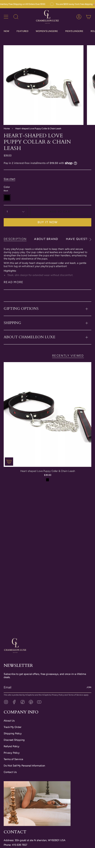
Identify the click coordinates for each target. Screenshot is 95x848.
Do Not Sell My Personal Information (24, 765)
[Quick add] (9, 461)
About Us (9, 720)
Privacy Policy (58, 695)
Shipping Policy (13, 733)
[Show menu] (6, 16)
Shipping (12, 322)
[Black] (47, 479)
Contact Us (10, 772)
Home (7, 128)
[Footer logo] (15, 645)
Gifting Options (21, 308)
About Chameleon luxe (29, 337)
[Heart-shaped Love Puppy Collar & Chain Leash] (47, 414)
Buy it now (48, 222)
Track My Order (12, 727)
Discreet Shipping (14, 739)
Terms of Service (75, 695)
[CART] (88, 16)
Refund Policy (11, 746)
